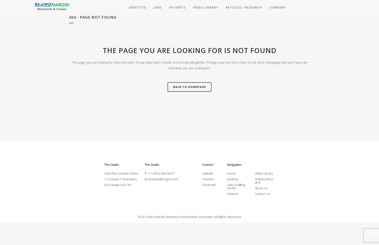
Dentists (232, 179)
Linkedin (207, 173)
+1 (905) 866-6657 (159, 173)
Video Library (264, 173)
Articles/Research (264, 180)
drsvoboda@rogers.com (161, 179)
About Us (261, 188)
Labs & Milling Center (236, 186)
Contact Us (262, 193)
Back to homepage (189, 87)
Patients (232, 193)
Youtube (208, 179)
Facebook (208, 184)
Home (231, 173)
